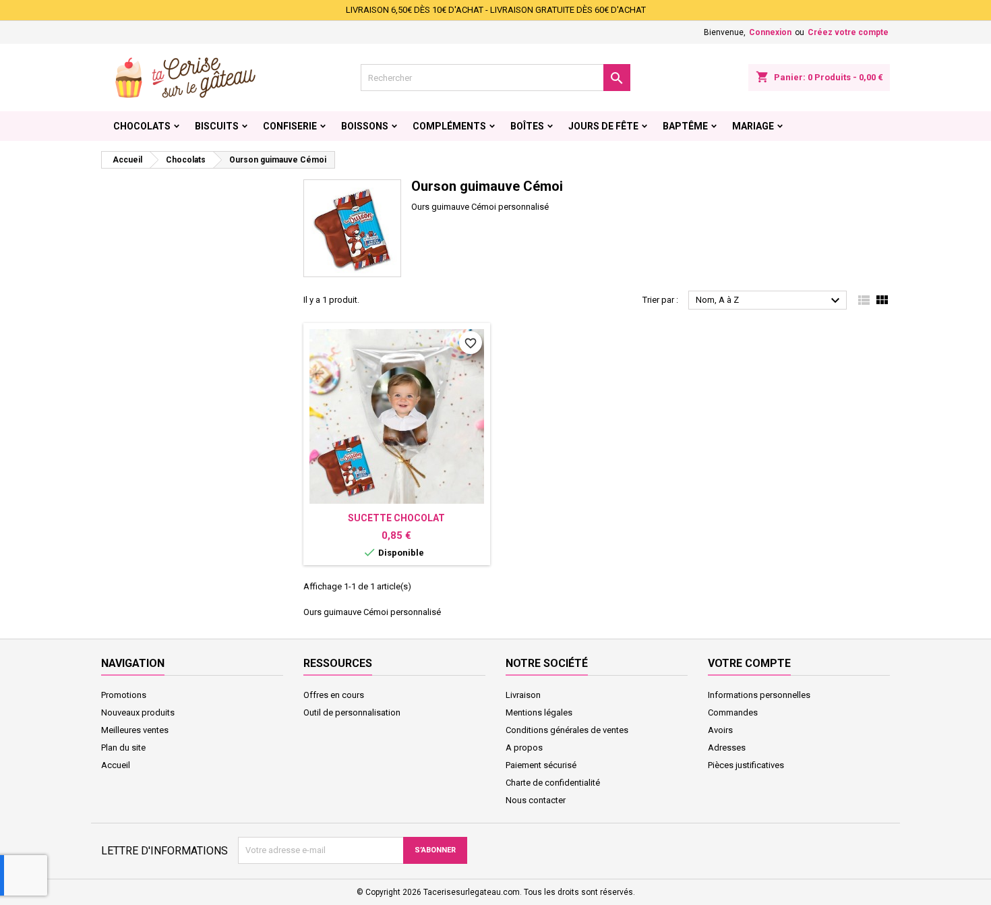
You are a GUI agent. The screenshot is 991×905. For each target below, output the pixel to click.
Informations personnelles (759, 695)
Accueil (115, 765)
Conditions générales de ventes (567, 730)
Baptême (685, 126)
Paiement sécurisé (541, 765)
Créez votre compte (848, 32)
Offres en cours (333, 695)
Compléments (449, 126)
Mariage (753, 126)
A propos (524, 747)
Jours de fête (603, 126)
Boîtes (527, 126)
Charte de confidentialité (553, 783)
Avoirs (720, 730)
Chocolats (142, 126)
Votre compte (749, 663)
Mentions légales (539, 712)
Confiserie (290, 126)
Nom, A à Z (769, 301)
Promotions (123, 695)
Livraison (523, 695)
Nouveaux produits (138, 712)
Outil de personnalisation (351, 712)
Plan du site (123, 747)
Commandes (733, 712)
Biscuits (217, 126)
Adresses (727, 747)
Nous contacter (536, 800)
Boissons (364, 126)
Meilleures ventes (135, 730)
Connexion (770, 32)
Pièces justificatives (746, 765)
